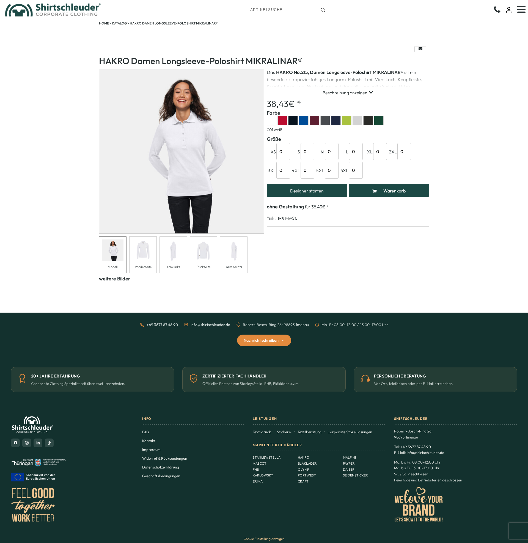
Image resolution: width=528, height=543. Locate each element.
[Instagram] (26, 443)
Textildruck (262, 431)
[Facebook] (15, 443)
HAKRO (303, 457)
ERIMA (258, 481)
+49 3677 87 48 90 (162, 324)
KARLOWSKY (263, 475)
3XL (272, 170)
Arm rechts (234, 267)
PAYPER (349, 463)
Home (104, 23)
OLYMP (303, 469)
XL (370, 152)
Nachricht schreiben (261, 340)
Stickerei (284, 431)
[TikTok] (49, 443)
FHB (256, 469)
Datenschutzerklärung (160, 467)
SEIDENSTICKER (355, 475)
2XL (393, 152)
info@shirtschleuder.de (210, 324)
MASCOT (259, 463)
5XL (320, 170)
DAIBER (348, 469)
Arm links (173, 267)
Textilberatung (309, 431)
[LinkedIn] (38, 443)
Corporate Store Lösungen (350, 431)
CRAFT (303, 481)
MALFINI (349, 457)
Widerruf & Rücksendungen (164, 458)
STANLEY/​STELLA (266, 457)
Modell (113, 267)
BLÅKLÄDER (307, 463)
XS (273, 152)
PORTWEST (307, 475)
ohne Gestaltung (285, 206)
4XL (296, 170)
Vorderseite (143, 267)
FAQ (145, 431)
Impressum (151, 449)
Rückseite (203, 267)
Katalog (119, 23)
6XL (344, 170)
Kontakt (148, 440)
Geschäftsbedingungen (161, 475)
